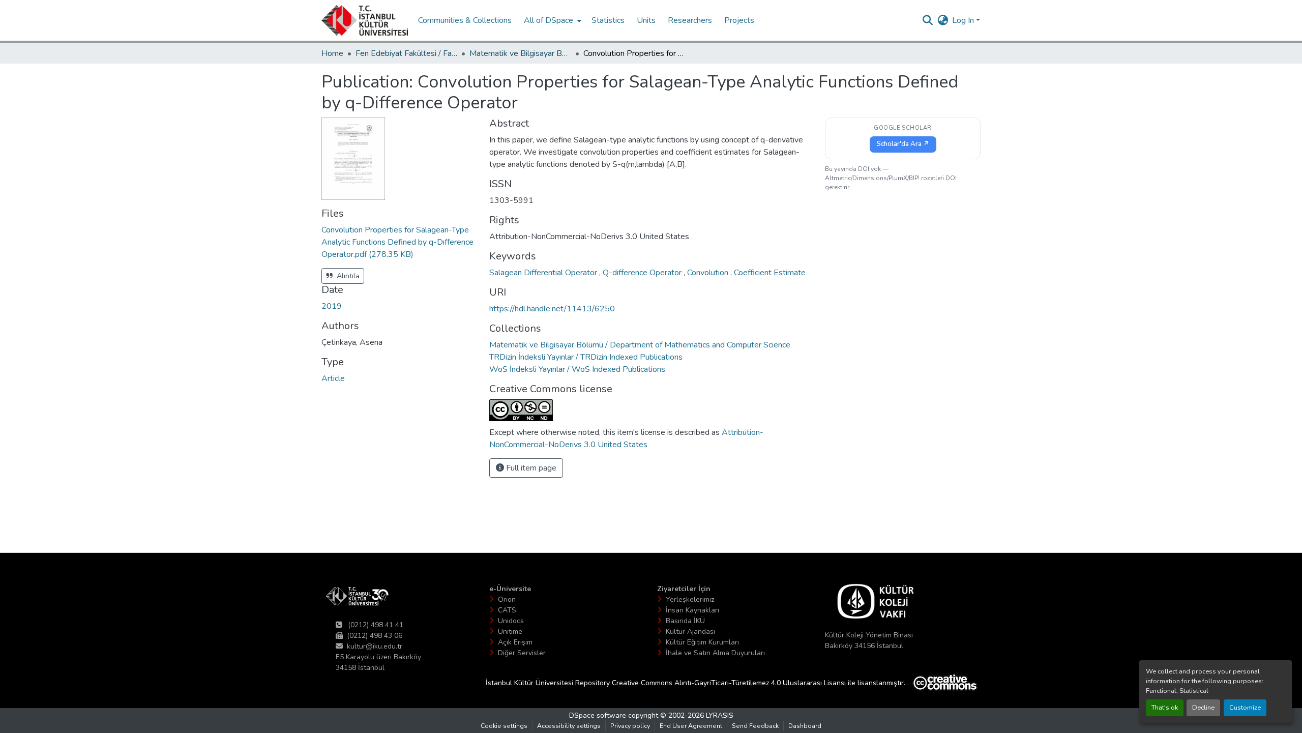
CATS (507, 610)
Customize (1245, 707)
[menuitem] (551, 20)
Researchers (690, 20)
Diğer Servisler (522, 653)
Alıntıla (347, 276)
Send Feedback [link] (755, 726)
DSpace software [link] (597, 715)
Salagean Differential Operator (544, 272)
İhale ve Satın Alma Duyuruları (715, 653)
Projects (739, 20)
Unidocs (511, 621)
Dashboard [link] (804, 726)
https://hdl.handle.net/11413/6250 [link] (552, 308)
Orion (507, 599)
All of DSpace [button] (548, 20)
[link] (399, 242)
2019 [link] (331, 306)
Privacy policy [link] (630, 726)
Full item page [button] (530, 468)
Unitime (510, 631)
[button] (364, 20)
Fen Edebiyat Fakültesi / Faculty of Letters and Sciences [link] (406, 53)
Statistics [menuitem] (608, 20)
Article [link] (333, 378)
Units (646, 20)
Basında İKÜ (685, 621)
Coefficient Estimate (770, 272)
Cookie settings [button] (504, 726)
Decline (1203, 707)
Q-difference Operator (643, 272)
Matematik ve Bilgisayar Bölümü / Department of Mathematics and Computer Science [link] (520, 53)
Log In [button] (964, 20)
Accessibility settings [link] (569, 726)
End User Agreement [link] (691, 726)
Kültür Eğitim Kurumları (702, 642)
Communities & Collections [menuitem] (465, 20)
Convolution (708, 272)
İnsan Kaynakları (692, 610)
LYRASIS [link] (719, 715)
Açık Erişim (515, 642)
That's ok (1164, 707)
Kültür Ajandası (690, 631)
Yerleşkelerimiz (690, 599)
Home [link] (332, 53)
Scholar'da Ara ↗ (903, 144)
